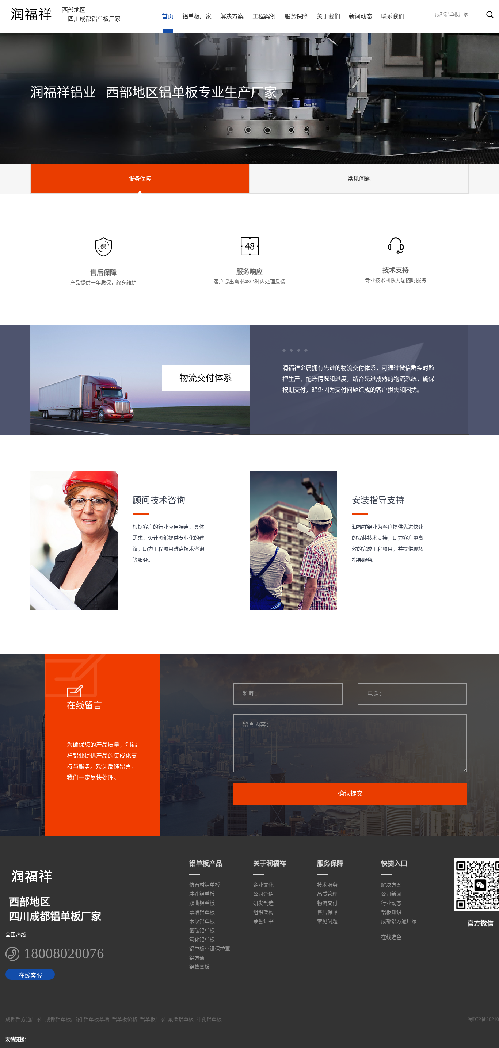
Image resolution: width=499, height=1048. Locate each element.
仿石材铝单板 (204, 885)
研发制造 (263, 903)
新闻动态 (360, 16)
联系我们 (392, 16)
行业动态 (391, 903)
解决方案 (232, 16)
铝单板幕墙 (96, 1019)
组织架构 (263, 912)
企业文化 (263, 885)
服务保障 (296, 16)
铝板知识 (391, 912)
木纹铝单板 (202, 921)
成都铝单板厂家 (63, 1019)
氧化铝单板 (202, 939)
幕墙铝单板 (202, 912)
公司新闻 (391, 894)
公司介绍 (263, 894)
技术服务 (327, 885)
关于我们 (328, 16)
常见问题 (359, 179)
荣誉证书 (263, 921)
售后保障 (327, 912)
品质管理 (327, 894)
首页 (168, 16)
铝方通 (197, 958)
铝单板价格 (124, 1019)
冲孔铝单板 (202, 894)
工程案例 (264, 16)
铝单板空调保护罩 (209, 949)
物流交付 (327, 903)
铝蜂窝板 (199, 967)
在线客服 (30, 975)
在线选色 (391, 937)
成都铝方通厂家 (399, 921)
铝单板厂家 (197, 16)
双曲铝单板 (202, 903)
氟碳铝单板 (202, 930)
